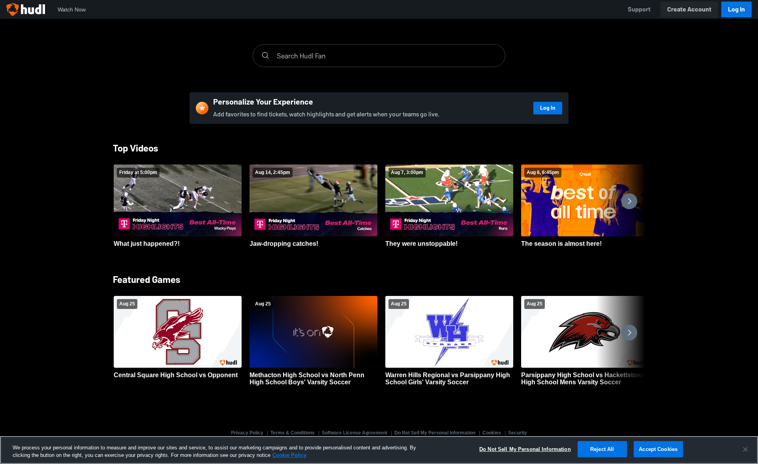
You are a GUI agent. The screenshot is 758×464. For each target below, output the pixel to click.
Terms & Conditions (292, 433)
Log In (736, 9)
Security (517, 433)
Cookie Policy (289, 455)
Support (639, 9)
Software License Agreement (354, 433)
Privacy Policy (247, 433)
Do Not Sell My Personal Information (434, 433)
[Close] (745, 449)
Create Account (689, 9)
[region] (379, 450)
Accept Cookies (658, 449)
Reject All (602, 449)
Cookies (491, 433)
